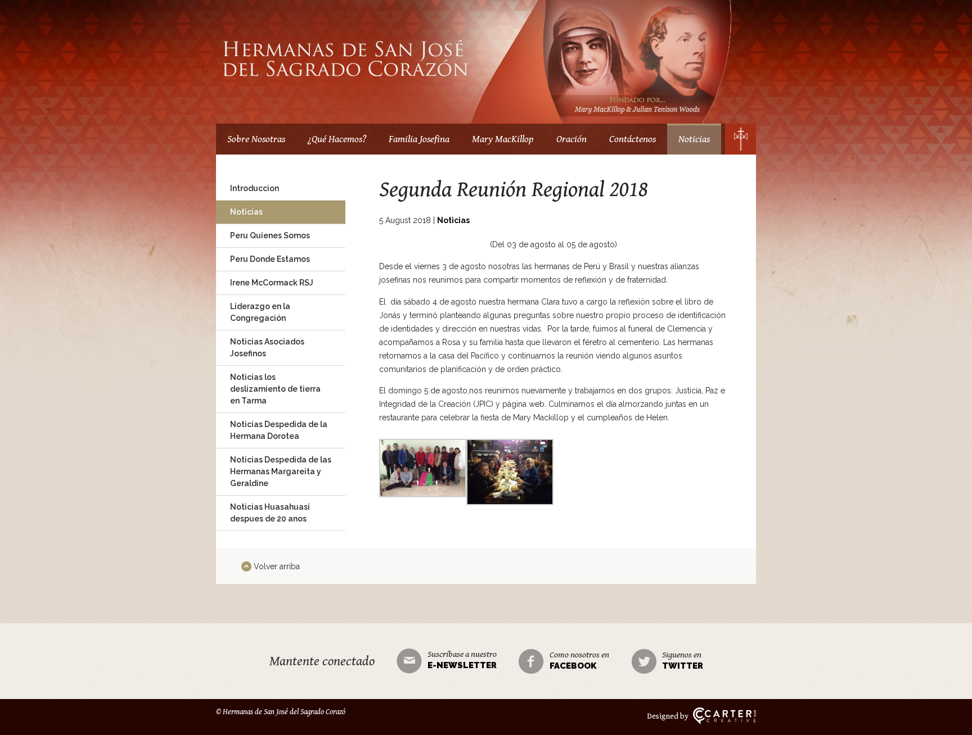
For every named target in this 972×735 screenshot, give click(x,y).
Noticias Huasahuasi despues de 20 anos (270, 512)
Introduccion (254, 188)
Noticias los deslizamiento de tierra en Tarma (275, 389)
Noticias (694, 139)
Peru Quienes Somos (270, 235)
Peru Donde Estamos (270, 259)
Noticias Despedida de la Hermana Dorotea (278, 430)
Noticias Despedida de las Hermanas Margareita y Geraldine (280, 471)
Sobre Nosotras (256, 139)
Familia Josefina (419, 139)
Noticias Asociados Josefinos (267, 347)
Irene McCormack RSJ (271, 282)
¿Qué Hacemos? (337, 139)
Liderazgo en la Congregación (260, 312)
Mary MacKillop (503, 139)
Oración (571, 139)
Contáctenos (632, 139)
